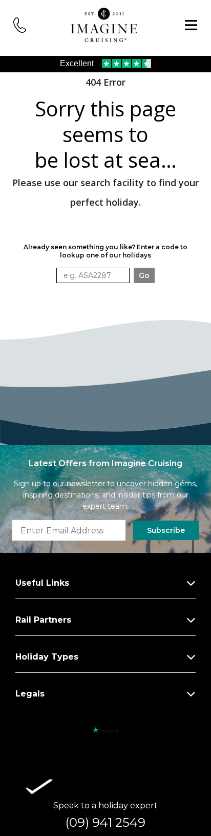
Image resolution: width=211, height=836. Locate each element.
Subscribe (166, 530)
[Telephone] (20, 24)
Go (144, 275)
